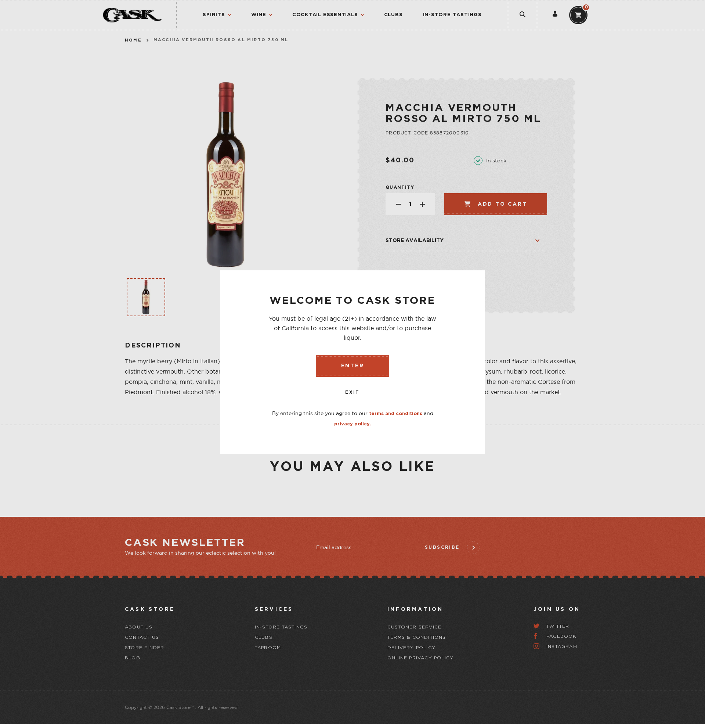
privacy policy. (352, 424)
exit (352, 392)
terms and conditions (395, 414)
